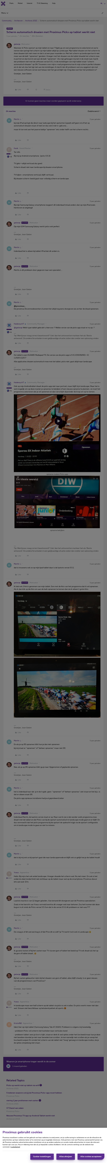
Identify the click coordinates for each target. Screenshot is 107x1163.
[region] (53, 1145)
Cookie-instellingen (42, 1157)
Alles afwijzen (65, 1157)
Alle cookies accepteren (91, 1157)
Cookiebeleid (15, 1147)
